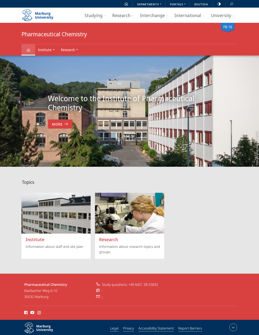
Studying (94, 15)
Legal (114, 328)
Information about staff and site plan (54, 242)
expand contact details (233, 327)
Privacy (128, 328)
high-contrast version (219, 4)
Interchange (152, 15)
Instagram (39, 313)
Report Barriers (190, 328)
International (187, 15)
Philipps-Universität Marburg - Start (45, 14)
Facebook (25, 313)
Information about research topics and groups (129, 245)
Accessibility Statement (156, 328)
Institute (45, 49)
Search (231, 4)
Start (126, 4)
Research (121, 15)
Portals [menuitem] (176, 4)
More (57, 124)
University (221, 15)
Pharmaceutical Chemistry (28, 49)
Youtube (32, 313)
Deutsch (201, 4)
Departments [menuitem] (148, 4)
